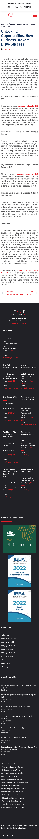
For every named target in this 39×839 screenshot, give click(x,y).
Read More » (5, 690)
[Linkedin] (12, 835)
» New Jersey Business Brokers (12, 785)
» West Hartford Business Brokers (12, 807)
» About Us (5, 635)
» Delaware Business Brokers (11, 770)
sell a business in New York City (19, 271)
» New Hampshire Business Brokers (13, 789)
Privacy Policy (32, 826)
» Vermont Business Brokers (11, 801)
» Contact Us (5, 663)
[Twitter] (7, 835)
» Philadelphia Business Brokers (12, 792)
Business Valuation (8, 24)
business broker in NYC (27, 174)
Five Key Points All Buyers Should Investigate (16, 737)
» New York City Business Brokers (12, 779)
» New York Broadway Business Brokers (15, 782)
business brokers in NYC (28, 106)
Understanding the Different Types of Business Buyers (19, 685)
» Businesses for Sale (8, 639)
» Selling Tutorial (7, 656)
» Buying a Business (8, 646)
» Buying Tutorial (7, 649)
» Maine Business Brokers (10, 776)
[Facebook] (3, 835)
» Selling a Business (8, 653)
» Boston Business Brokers (10, 764)
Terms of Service (22, 826)
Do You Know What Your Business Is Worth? (15, 706)
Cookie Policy (5, 828)
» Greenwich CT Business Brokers (12, 773)
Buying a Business (24, 24)
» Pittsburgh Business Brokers (11, 795)
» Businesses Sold (7, 642)
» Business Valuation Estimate (11, 660)
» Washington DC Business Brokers (13, 804)
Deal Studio (22, 828)
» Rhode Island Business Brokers (12, 798)
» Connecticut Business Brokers (12, 767)
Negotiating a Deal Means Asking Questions (15, 728)
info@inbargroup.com (19, 323)
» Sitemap (4, 667)
